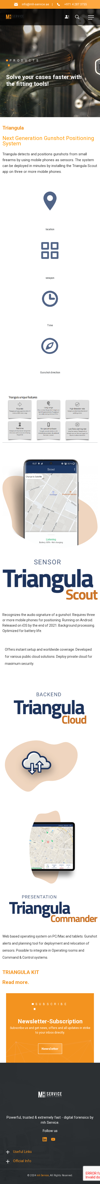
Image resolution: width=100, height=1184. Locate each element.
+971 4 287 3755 (75, 4)
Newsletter (50, 1049)
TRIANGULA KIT (20, 972)
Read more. (15, 982)
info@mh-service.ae (35, 4)
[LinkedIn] (44, 1139)
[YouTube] (53, 1139)
